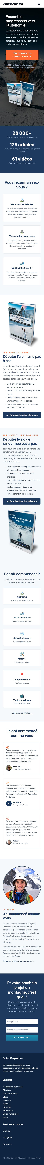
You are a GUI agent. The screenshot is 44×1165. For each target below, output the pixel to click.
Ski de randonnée (11, 1114)
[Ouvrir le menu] (39, 4)
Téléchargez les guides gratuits (22, 55)
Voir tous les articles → (22, 713)
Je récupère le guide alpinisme (22, 415)
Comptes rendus (10, 1093)
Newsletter (7, 1144)
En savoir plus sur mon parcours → (19, 961)
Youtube (6, 1131)
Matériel (6, 1104)
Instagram (7, 1137)
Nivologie (7, 1107)
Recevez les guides (22, 1038)
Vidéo (5, 1117)
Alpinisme (7, 1090)
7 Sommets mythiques (13, 1087)
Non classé (8, 1110)
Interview (7, 1100)
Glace (5, 1097)
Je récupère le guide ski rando (21, 501)
